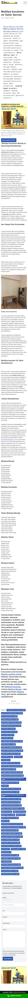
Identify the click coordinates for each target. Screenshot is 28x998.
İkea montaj (5, 785)
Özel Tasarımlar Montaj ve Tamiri (10, 839)
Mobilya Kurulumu (13, 687)
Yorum (5, 929)
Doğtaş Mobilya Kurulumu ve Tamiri (11, 753)
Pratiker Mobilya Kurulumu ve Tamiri (11, 845)
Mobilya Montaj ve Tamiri (8, 814)
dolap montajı (18, 756)
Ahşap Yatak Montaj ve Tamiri (9, 716)
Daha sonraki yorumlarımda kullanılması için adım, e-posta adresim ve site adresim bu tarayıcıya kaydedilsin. (14, 953)
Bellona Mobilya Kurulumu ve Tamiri (11, 725)
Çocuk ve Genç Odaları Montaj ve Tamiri (12, 750)
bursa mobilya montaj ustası (9, 731)
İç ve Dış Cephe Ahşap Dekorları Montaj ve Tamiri (13, 779)
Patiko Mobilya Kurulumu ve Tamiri (10, 842)
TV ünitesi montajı (6, 861)
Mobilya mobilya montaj (11, 674)
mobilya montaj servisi (19, 811)
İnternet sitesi (6, 923)
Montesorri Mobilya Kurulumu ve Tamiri (12, 824)
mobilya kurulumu (6, 811)
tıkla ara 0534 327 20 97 (8, 140)
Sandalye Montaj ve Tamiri (18, 849)
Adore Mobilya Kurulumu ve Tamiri (16, 710)
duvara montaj (6, 760)
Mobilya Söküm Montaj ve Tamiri (10, 817)
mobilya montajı (21, 814)
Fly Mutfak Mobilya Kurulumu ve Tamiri (12, 766)
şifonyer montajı (6, 852)
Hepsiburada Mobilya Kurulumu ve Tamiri (12, 775)
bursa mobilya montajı (8, 735)
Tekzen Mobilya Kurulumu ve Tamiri (11, 858)
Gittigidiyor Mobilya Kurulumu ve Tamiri (12, 772)
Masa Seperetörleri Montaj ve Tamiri (11, 805)
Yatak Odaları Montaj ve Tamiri (10, 870)
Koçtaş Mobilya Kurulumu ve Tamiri (11, 802)
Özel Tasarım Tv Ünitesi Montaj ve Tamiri (12, 836)
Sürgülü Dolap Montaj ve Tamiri (10, 855)
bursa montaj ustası (7, 738)
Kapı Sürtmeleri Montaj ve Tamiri (10, 792)
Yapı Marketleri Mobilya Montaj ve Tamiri (12, 867)
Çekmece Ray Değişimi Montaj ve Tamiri (11, 747)
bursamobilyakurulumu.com (8, 439)
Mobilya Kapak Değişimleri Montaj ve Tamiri (13, 808)
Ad (4, 910)
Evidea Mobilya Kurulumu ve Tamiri (11, 763)
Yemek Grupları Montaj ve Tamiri (10, 874)
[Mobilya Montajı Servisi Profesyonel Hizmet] (9, 2)
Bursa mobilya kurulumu (13, 26)
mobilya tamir (5, 821)
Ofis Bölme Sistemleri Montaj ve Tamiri (11, 833)
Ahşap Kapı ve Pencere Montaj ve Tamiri (12, 713)
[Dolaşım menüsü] (25, 2)
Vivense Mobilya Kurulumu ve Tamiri (11, 864)
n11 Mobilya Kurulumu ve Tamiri (10, 830)
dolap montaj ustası (7, 756)
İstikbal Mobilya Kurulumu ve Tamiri (11, 788)
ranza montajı (5, 849)
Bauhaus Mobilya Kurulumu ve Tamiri (11, 722)
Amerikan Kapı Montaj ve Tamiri (10, 719)
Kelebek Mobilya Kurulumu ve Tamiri (11, 799)
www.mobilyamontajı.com (13, 31)
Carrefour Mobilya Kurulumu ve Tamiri (12, 741)
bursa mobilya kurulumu (8, 728)
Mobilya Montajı (15, 689)
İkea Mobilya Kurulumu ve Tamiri (10, 782)
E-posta (5, 917)
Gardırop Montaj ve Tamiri (8, 769)
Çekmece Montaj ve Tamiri (8, 744)
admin (2, 17)
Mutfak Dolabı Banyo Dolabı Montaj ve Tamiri (13, 827)
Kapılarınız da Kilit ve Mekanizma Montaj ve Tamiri (13, 796)
